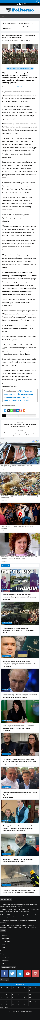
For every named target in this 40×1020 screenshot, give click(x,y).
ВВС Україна (22, 87)
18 (35, 998)
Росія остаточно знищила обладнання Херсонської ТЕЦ (19, 920)
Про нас (4, 963)
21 (13, 1001)
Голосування (5, 957)
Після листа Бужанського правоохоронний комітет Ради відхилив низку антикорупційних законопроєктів (20, 794)
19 (1, 1001)
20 (7, 1001)
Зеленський (22, 415)
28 (13, 1005)
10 (30, 994)
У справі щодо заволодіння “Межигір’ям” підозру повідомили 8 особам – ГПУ (20, 425)
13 (7, 998)
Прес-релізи (5, 960)
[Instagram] (20, 409)
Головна (4, 935)
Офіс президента (31, 415)
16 (24, 998)
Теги (4, 415)
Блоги (3, 947)
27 (7, 1005)
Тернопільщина (7, 589)
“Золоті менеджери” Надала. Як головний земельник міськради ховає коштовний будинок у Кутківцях (19, 597)
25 (35, 1001)
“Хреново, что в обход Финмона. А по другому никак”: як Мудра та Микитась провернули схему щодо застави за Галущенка (19, 761)
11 (35, 994)
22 (18, 1001)
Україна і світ (6, 656)
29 (18, 1005)
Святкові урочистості (12, 415)
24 (30, 1001)
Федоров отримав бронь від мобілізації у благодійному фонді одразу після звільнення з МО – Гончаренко (20, 663)
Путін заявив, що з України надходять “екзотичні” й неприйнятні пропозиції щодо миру (20, 696)
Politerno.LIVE (6, 951)
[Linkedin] (17, 409)
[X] (8, 409)
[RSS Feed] (24, 409)
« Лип (2, 1007)
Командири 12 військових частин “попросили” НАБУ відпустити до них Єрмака (18, 860)
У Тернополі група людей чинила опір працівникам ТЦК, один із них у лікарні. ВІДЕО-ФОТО (19, 630)
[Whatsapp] (11, 409)
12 (1, 998)
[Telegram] (5, 409)
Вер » (6, 1007)
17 (30, 998)
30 (24, 1005)
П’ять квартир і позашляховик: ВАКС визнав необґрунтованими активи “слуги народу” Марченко (18, 728)
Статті (3, 944)
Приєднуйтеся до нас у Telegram (21, 68)
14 (13, 998)
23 (24, 1001)
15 (18, 998)
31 (30, 1005)
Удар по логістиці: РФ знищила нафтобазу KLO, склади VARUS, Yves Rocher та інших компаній (19, 891)
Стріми (4, 954)
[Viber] (14, 409)
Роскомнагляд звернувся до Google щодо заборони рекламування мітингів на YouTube (20, 434)
